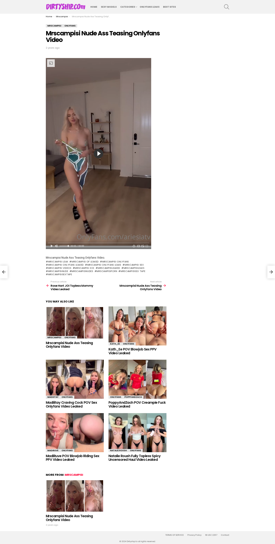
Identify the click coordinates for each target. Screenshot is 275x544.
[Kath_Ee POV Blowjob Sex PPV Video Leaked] (137, 326)
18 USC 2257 (211, 535)
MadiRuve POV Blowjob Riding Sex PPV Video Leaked (72, 458)
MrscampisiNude (58, 271)
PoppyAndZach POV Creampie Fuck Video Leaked (137, 404)
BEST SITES (169, 6)
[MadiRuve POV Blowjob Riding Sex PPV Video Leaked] (75, 432)
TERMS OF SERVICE (174, 535)
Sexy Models (109, 6)
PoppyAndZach (133, 397)
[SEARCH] (226, 7)
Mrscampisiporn (107, 271)
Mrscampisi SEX (134, 264)
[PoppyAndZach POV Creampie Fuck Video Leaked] (137, 379)
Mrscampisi (54, 337)
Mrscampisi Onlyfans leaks (104, 264)
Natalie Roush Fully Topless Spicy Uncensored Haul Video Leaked (135, 458)
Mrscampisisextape (60, 274)
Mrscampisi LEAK (58, 261)
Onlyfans (70, 337)
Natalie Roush (118, 450)
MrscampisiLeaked (109, 268)
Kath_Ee (115, 343)
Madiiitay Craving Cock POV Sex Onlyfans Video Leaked (71, 404)
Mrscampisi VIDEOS (59, 268)
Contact (225, 535)
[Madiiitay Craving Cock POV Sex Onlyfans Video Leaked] (75, 379)
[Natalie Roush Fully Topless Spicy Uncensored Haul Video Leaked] (137, 432)
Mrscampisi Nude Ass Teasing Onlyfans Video (69, 345)
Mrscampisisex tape (133, 271)
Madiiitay (52, 397)
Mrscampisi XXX (84, 268)
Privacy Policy (194, 535)
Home (93, 6)
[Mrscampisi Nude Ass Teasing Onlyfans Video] (75, 322)
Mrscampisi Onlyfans (115, 261)
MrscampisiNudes (82, 271)
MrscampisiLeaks (134, 268)
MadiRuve (52, 450)
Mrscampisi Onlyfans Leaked (66, 264)
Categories (127, 6)
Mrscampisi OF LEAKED (85, 261)
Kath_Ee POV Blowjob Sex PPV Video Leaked (133, 351)
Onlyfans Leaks (149, 6)
